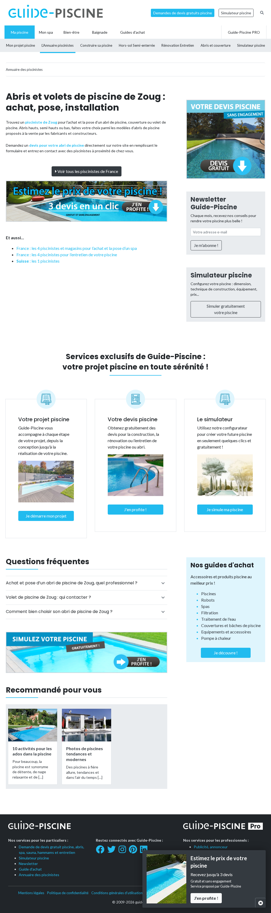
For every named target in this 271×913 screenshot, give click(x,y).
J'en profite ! (135, 509)
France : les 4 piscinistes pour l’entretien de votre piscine (66, 254)
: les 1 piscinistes (38, 260)
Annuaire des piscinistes (39, 874)
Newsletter (28, 863)
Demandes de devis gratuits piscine (182, 13)
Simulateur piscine (236, 13)
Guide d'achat (30, 869)
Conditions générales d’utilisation (117, 893)
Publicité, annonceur (211, 847)
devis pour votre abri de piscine (56, 145)
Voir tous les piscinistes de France (87, 171)
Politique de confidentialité (67, 893)
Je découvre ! (226, 652)
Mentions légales (31, 893)
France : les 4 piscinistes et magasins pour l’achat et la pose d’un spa (76, 248)
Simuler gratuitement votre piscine (226, 309)
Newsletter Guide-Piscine (214, 203)
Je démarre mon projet (46, 515)
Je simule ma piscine (225, 509)
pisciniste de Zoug (41, 122)
